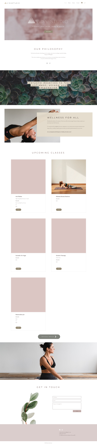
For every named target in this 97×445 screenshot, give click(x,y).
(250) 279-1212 (62, 433)
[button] (18, 210)
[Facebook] (50, 63)
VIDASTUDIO (13, 3)
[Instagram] (47, 63)
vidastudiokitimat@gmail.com (65, 432)
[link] (28, 196)
